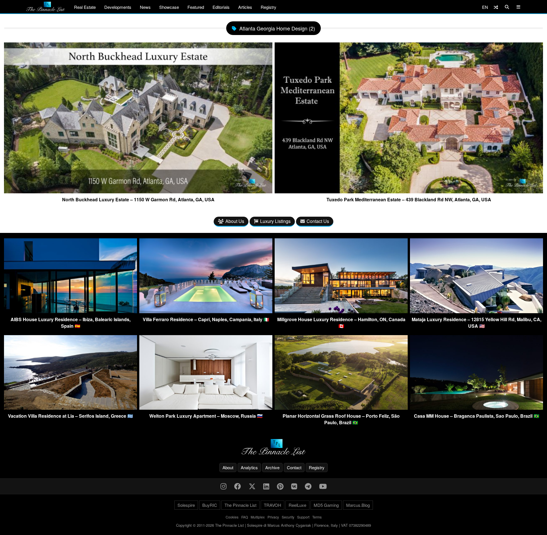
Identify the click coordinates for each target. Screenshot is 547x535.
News (145, 7)
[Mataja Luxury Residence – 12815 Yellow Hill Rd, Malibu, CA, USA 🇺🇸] (476, 311)
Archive (272, 467)
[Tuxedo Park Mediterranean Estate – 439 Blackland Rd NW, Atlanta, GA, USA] (409, 191)
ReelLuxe (297, 505)
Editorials (221, 7)
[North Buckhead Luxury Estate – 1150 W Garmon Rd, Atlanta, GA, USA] (138, 191)
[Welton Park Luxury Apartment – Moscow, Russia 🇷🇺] (205, 408)
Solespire (186, 505)
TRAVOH (272, 505)
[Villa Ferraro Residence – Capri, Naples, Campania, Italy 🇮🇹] (205, 311)
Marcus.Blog (358, 505)
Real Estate (85, 7)
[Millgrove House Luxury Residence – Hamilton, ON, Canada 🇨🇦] (341, 311)
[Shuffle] (496, 7)
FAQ (244, 516)
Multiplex (258, 516)
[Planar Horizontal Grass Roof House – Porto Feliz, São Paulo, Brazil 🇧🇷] (341, 408)
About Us (234, 221)
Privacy (273, 516)
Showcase (169, 7)
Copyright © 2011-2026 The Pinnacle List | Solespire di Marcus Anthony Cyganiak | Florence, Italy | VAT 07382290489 (273, 525)
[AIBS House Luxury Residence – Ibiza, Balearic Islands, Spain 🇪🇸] (70, 311)
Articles (245, 7)
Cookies (232, 516)
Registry (268, 7)
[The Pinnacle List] (273, 447)
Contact (294, 467)
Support (303, 516)
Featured (195, 7)
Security (288, 516)
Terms (317, 516)
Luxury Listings (275, 221)
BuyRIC (209, 505)
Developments (117, 7)
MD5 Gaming (326, 505)
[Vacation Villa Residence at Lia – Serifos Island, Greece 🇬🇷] (70, 408)
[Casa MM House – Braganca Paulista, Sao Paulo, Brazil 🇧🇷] (476, 408)
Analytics (249, 467)
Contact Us (318, 221)
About (228, 467)
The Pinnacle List (240, 505)
